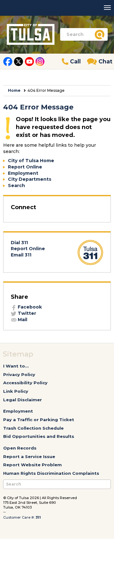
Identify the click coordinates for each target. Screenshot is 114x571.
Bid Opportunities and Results (38, 436)
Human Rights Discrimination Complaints (51, 473)
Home (14, 90)
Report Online (25, 167)
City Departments (29, 179)
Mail (21, 319)
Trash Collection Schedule (33, 428)
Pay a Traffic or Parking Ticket (38, 419)
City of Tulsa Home (31, 160)
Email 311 (21, 255)
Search (16, 185)
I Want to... (16, 365)
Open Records (19, 447)
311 (38, 517)
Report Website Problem (32, 464)
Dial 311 (19, 242)
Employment (23, 173)
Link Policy (15, 391)
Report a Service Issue (29, 456)
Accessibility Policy (25, 382)
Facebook (29, 307)
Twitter (26, 313)
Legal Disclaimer (22, 399)
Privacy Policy (19, 374)
